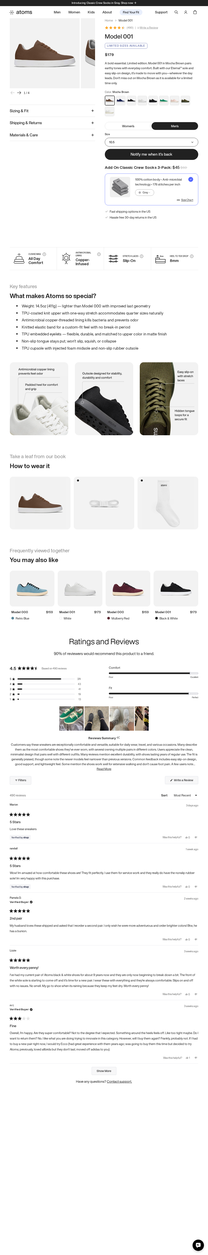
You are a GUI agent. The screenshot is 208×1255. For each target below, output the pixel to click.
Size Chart (187, 200)
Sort (164, 795)
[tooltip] (118, 737)
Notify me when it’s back (151, 154)
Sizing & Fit (19, 111)
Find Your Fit (131, 12)
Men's (175, 126)
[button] (45, 679)
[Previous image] (13, 92)
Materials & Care (24, 135)
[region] (104, 718)
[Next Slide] (145, 718)
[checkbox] (151, 189)
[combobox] (144, 192)
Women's (128, 126)
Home (109, 20)
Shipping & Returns (26, 123)
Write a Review (149, 28)
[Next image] (19, 92)
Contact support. (119, 1081)
